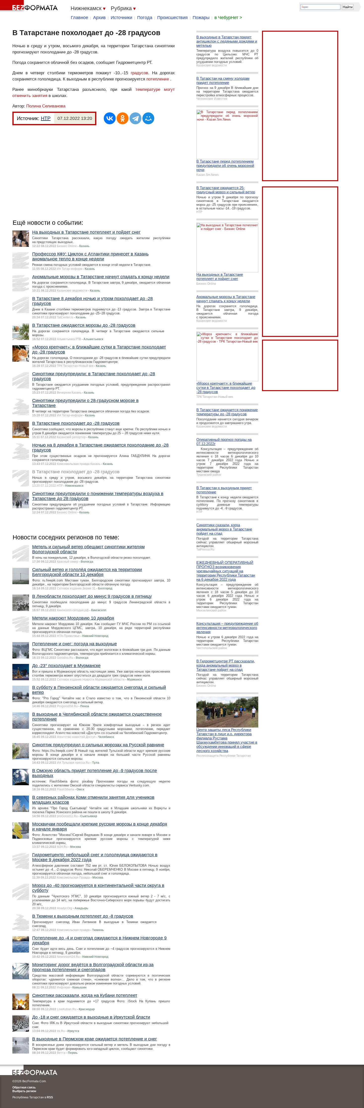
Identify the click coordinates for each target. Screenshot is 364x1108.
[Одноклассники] (123, 118)
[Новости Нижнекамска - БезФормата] (29, 6)
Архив (99, 17)
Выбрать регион (24, 1091)
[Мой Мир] (148, 118)
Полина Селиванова (45, 106)
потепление (157, 79)
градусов (139, 73)
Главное (79, 17)
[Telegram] (135, 118)
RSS (50, 1097)
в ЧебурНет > (228, 17)
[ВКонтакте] (110, 118)
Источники (121, 17)
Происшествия (172, 17)
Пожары (201, 17)
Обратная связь (24, 1087)
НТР (46, 118)
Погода (144, 17)
